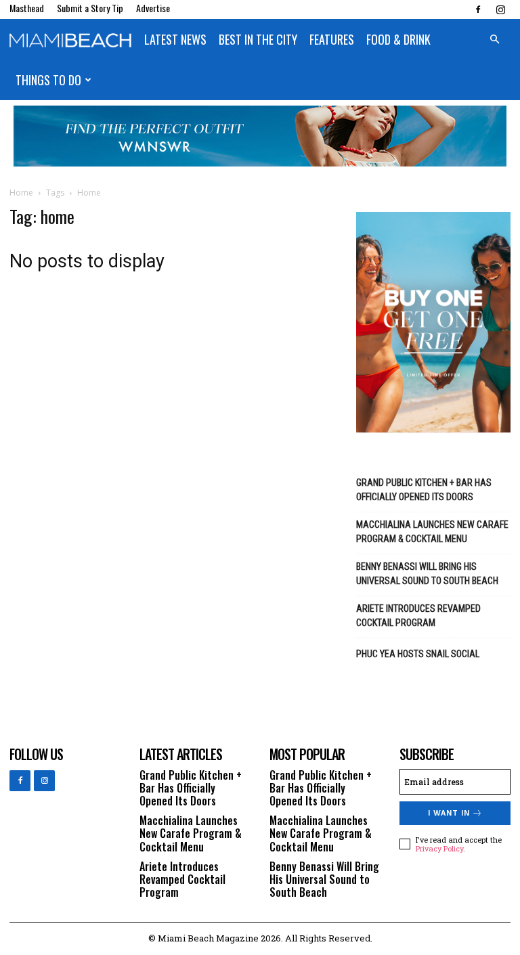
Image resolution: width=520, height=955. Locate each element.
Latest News (175, 39)
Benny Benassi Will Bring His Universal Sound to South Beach (427, 573)
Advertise (153, 8)
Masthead (26, 8)
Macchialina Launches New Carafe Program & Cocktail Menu (432, 531)
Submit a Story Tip (90, 8)
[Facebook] (478, 9)
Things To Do (48, 80)
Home (21, 192)
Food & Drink (398, 39)
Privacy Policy (439, 848)
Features (331, 39)
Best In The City (258, 39)
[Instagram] (500, 9)
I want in (449, 813)
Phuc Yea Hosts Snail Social (417, 653)
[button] (494, 39)
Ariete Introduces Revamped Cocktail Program (418, 615)
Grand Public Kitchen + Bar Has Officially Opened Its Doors (424, 489)
